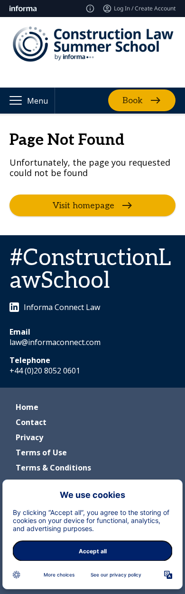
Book (132, 101)
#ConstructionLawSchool (90, 269)
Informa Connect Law (62, 307)
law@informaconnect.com (55, 342)
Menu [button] (37, 101)
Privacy (29, 437)
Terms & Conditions (53, 467)
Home (27, 407)
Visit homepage (83, 205)
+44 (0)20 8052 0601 (44, 370)
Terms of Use (41, 452)
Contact (31, 422)
